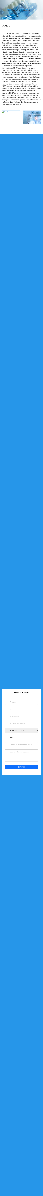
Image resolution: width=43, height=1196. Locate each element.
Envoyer (21, 767)
